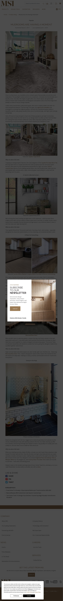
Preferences (16, 595)
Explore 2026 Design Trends (18, 318)
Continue (29, 595)
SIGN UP (15, 308)
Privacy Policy (37, 592)
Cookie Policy (29, 592)
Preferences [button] (30, 589)
